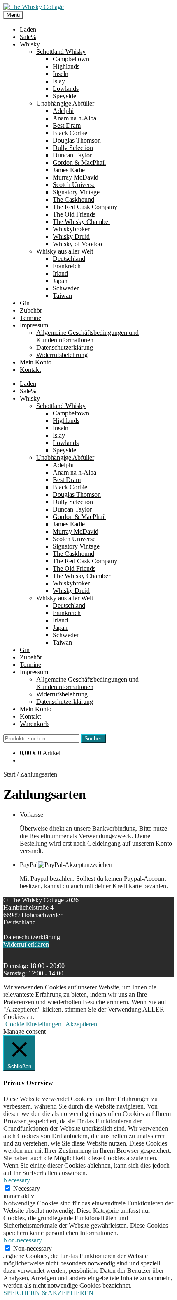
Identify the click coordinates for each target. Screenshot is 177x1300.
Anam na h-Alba (74, 118)
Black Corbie (70, 132)
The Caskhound (73, 199)
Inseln (60, 73)
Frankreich (67, 266)
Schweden (66, 288)
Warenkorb (34, 723)
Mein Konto (35, 362)
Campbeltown (71, 58)
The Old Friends (74, 214)
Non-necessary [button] (22, 1240)
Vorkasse (31, 814)
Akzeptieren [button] (81, 1024)
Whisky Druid (71, 236)
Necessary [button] (16, 1180)
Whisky (30, 44)
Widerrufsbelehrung (62, 354)
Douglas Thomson (77, 140)
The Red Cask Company (85, 206)
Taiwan (62, 295)
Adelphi (63, 110)
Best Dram (67, 125)
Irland (60, 273)
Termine (30, 317)
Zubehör (31, 310)
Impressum (34, 325)
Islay (59, 81)
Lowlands (66, 88)
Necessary (26, 1188)
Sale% (28, 36)
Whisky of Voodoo (77, 243)
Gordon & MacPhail (79, 162)
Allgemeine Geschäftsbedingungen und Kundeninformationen (87, 336)
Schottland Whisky (61, 51)
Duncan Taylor (72, 155)
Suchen (93, 738)
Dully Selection (73, 147)
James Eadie (69, 169)
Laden (28, 29)
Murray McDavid (75, 177)
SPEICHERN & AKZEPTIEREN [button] (48, 1292)
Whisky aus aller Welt (64, 251)
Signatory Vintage (76, 192)
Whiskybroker (71, 229)
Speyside (64, 95)
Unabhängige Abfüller (65, 103)
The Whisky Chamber (81, 221)
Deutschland (69, 258)
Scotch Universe (74, 184)
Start (9, 774)
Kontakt (30, 369)
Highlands (66, 66)
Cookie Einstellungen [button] (33, 1024)
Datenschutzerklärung (64, 347)
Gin (25, 303)
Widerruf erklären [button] (26, 944)
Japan (60, 280)
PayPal (29, 864)
